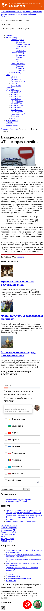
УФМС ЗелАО (17, 112)
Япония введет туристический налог (21, 521)
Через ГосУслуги (18, 64)
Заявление (20, 66)
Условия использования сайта (18, 578)
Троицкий (15, 116)
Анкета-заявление (23, 44)
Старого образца (18, 53)
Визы (8, 75)
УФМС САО (16, 94)
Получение (20, 70)
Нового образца (17, 40)
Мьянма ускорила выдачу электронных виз (18, 353)
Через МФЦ (16, 72)
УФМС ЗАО (16, 107)
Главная (9, 35)
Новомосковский (18, 114)
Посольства (15, 83)
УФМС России (12, 121)
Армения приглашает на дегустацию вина (17, 283)
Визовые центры (18, 81)
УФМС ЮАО (16, 103)
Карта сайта (11, 581)
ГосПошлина (21, 51)
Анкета (19, 57)
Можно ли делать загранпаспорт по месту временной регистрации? (23, 556)
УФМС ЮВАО (17, 101)
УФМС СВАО (16, 96)
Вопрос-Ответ (12, 125)
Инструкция (21, 46)
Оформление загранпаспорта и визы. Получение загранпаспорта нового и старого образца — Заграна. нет (21, 14)
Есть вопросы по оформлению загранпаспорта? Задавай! (18, 500)
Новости (9, 123)
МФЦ (13, 118)
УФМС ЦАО (16, 92)
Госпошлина (21, 61)
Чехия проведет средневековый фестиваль (23, 513)
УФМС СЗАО (16, 110)
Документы (20, 42)
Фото (18, 48)
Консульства (16, 86)
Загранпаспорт (12, 37)
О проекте (10, 574)
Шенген (14, 77)
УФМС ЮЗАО (17, 105)
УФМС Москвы (12, 90)
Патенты (9, 88)
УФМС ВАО (16, 99)
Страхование (16, 79)
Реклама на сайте (13, 576)
